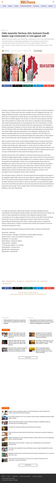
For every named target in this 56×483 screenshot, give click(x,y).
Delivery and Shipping (37, 476)
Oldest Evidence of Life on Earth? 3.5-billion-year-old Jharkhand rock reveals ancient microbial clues (29, 443)
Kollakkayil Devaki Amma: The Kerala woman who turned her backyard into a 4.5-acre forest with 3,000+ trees (31, 454)
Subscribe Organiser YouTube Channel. (28, 292)
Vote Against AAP (20, 281)
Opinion (50, 6)
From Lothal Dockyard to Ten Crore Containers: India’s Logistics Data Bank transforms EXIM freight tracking (31, 417)
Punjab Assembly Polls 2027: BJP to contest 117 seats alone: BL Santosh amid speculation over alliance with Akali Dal (17, 343)
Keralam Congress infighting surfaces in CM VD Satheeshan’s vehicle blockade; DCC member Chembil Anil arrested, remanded (29, 412)
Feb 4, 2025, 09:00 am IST (17, 51)
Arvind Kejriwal (44, 281)
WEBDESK (6, 51)
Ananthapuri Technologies (13, 480)
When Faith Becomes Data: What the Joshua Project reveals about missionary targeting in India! (30, 433)
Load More (28, 357)
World (16, 6)
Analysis (43, 6)
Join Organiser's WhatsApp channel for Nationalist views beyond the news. (28, 294)
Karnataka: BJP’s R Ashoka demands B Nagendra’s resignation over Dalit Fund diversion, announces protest (17, 349)
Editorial (36, 6)
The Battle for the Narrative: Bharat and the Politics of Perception (24, 427)
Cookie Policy (15, 476)
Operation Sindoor (25, 6)
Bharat (10, 6)
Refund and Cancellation (25, 476)
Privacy (3, 476)
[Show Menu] (2, 2)
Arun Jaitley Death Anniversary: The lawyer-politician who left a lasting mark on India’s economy (44, 342)
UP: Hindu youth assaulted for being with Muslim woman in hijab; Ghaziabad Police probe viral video (30, 449)
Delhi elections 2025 (6, 283)
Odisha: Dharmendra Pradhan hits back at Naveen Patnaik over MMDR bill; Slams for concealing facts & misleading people (29, 422)
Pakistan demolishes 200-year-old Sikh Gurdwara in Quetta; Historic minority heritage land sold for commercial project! (31, 438)
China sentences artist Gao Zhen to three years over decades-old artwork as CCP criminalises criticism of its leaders (28, 459)
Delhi (30, 51)
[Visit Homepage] (27, 2)
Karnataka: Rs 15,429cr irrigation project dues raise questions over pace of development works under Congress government (44, 335)
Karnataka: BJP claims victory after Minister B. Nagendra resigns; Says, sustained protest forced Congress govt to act (17, 335)
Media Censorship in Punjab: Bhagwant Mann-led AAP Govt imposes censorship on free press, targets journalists (44, 350)
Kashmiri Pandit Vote (10, 281)
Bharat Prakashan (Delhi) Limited (9, 478)
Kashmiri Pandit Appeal (31, 281)
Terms (8, 476)
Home (4, 6)
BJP (38, 281)
